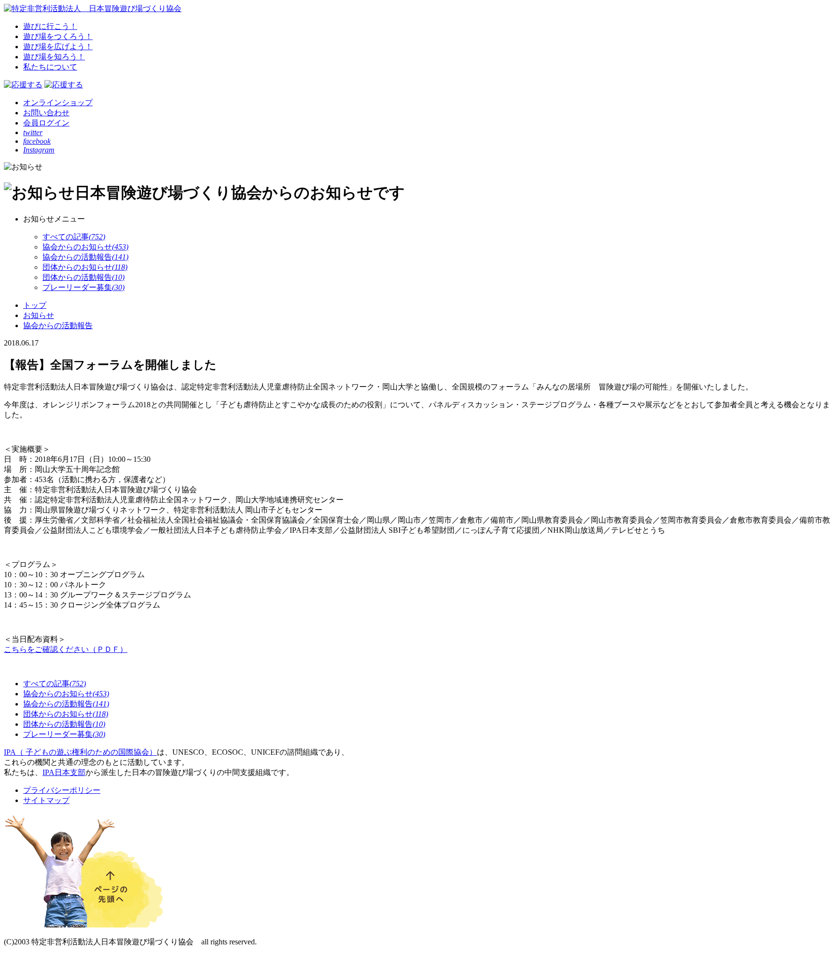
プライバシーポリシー (61, 790)
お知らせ (38, 315)
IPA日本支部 (63, 772)
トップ (34, 305)
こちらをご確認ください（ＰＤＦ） (65, 649)
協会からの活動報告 (58, 325)
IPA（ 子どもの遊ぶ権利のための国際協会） (80, 752)
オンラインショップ (58, 102)
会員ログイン (46, 123)
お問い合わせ (46, 113)
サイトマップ (46, 800)
